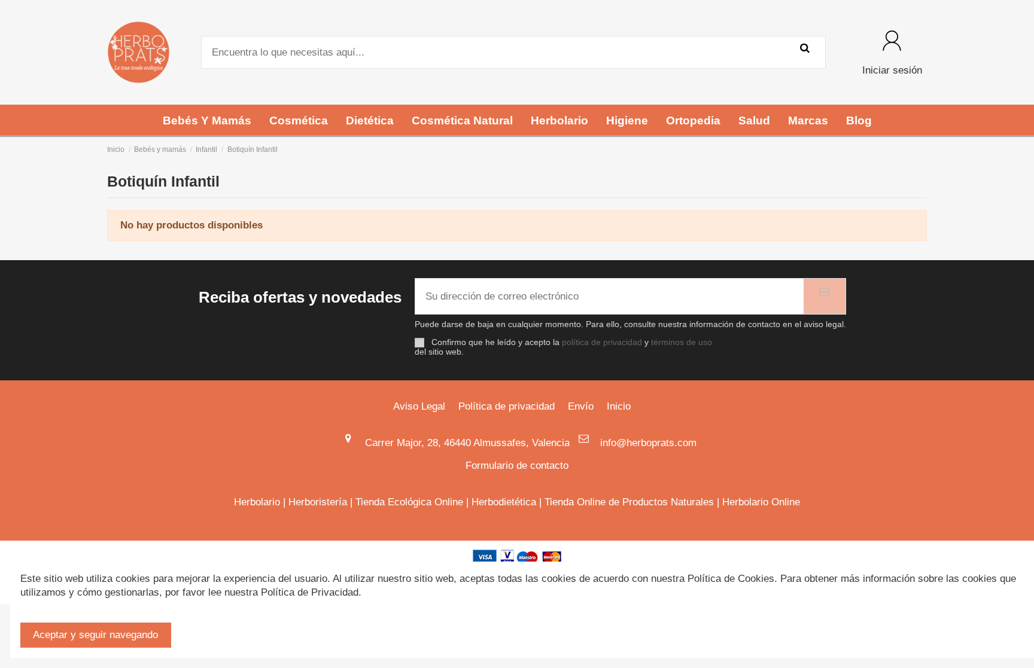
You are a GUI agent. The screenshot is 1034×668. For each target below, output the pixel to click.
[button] (207, 120)
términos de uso (681, 342)
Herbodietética (504, 502)
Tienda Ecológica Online (409, 502)
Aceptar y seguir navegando (95, 634)
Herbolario (257, 502)
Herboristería (317, 502)
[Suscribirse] (825, 297)
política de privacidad (602, 342)
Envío (581, 406)
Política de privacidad (506, 406)
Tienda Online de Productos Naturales (629, 502)
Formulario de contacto (517, 465)
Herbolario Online (761, 502)
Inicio (619, 406)
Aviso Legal (419, 406)
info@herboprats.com (648, 443)
